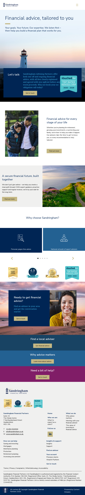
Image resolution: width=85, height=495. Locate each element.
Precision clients (52, 457)
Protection (7, 451)
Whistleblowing (31, 468)
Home (50, 413)
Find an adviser (52, 450)
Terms (5, 468)
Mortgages (7, 446)
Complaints (20, 468)
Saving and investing (10, 444)
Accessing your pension (11, 457)
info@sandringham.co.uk (14, 431)
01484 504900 (12, 429)
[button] (11, 258)
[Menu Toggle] (77, 5)
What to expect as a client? (52, 422)
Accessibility (43, 468)
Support (49, 446)
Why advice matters (70, 417)
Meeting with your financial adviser (72, 422)
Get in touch (51, 464)
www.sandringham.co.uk (15, 434)
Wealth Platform (52, 460)
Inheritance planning (10, 449)
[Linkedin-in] (50, 434)
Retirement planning (10, 454)
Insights (49, 444)
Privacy (12, 468)
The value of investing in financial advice (71, 427)
